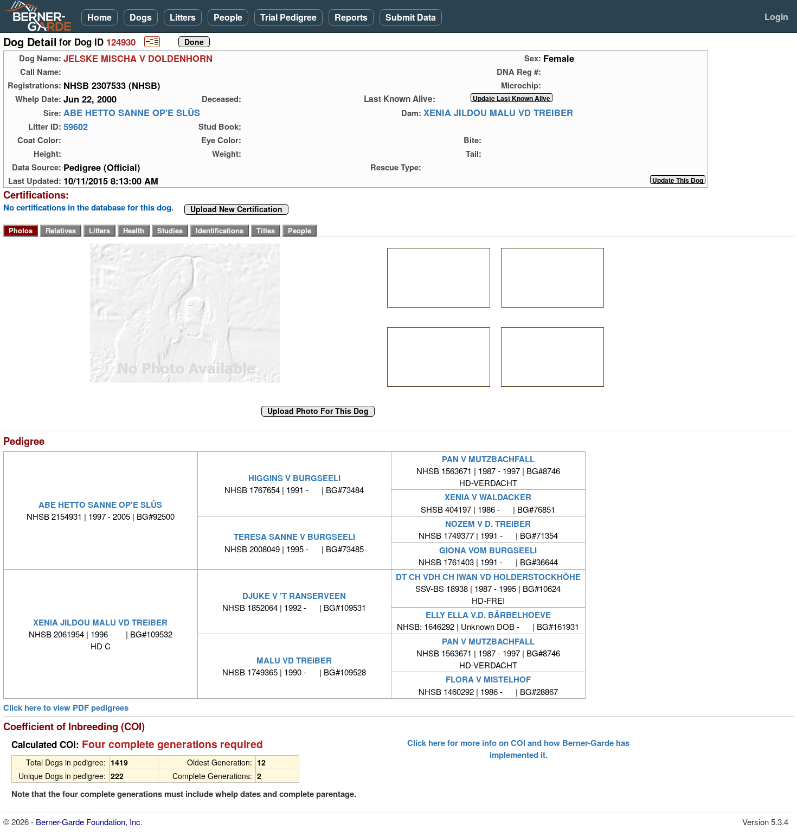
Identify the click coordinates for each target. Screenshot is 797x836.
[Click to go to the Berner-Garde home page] (40, 15)
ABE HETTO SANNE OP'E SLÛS (131, 112)
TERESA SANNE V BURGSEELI (294, 537)
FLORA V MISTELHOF (488, 679)
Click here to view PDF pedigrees (65, 707)
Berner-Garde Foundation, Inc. (89, 821)
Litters (183, 17)
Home (99, 17)
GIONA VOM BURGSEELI (488, 550)
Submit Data (410, 17)
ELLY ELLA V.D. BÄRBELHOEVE (488, 615)
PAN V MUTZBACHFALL (488, 459)
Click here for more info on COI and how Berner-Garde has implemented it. (518, 749)
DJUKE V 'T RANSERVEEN (294, 596)
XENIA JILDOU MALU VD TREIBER (498, 112)
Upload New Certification (236, 209)
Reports (351, 17)
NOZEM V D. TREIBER (488, 523)
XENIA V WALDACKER (488, 497)
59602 (75, 126)
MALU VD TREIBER (294, 660)
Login (776, 16)
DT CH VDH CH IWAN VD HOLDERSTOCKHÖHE (488, 577)
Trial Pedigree (288, 17)
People (228, 17)
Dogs (141, 17)
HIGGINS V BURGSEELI (294, 478)
